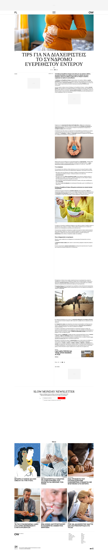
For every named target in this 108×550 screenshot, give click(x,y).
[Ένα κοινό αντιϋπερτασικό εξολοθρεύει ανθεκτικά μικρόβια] (54, 505)
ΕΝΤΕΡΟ (58, 366)
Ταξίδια (69, 522)
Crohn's (71, 89)
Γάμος (15, 477)
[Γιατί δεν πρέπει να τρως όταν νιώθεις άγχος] (87, 354)
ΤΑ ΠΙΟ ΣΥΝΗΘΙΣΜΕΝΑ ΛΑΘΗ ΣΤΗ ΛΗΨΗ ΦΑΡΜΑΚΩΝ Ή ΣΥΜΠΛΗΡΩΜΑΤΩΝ (26, 526)
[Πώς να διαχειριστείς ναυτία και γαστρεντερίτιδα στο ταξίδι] (81, 505)
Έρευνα (42, 522)
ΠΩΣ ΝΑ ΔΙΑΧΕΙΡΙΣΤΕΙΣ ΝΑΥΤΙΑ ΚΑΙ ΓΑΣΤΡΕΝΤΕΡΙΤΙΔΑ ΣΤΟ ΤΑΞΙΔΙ (80, 526)
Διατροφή (82, 536)
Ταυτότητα (70, 534)
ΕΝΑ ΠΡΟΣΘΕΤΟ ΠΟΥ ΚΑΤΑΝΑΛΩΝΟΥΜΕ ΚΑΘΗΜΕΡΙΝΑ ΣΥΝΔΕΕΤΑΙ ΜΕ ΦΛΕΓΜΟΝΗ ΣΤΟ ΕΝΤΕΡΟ (80, 481)
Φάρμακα (15, 522)
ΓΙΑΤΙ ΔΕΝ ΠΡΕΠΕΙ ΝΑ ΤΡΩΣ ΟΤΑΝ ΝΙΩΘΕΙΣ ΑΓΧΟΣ (63, 352)
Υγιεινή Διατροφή (70, 477)
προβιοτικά (65, 334)
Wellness (56, 356)
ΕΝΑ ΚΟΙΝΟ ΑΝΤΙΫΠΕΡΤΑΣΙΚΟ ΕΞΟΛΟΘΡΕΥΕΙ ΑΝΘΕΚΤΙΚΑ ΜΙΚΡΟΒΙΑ (53, 526)
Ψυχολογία (82, 534)
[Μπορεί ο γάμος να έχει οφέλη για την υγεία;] (27, 460)
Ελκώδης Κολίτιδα (77, 89)
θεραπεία (84, 82)
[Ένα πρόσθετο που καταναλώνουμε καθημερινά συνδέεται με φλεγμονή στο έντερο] (81, 460)
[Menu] (54, 12)
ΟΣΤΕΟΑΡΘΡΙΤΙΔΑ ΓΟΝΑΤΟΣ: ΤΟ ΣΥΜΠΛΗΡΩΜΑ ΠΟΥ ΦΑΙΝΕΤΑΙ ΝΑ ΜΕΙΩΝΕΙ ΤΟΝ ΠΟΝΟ (52, 481)
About (70, 533)
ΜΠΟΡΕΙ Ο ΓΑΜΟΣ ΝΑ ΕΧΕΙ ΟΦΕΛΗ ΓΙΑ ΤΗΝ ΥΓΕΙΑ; (25, 480)
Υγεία (54, 67)
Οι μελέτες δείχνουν (60, 286)
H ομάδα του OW (71, 535)
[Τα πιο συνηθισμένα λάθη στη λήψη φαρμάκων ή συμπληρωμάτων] (27, 505)
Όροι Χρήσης (71, 537)
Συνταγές (82, 537)
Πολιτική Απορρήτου (72, 536)
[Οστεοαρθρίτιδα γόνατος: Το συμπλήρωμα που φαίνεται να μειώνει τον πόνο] (54, 460)
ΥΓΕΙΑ (56, 366)
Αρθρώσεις (43, 477)
